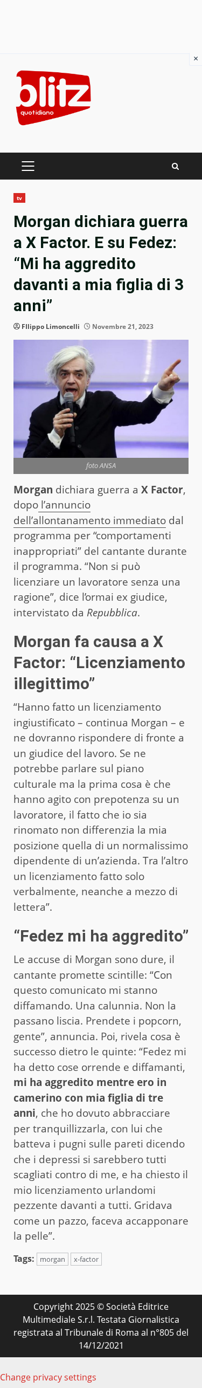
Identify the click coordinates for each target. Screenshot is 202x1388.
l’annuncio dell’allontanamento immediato (89, 512)
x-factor (86, 1259)
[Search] (175, 166)
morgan (52, 1259)
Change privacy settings (48, 1377)
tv (19, 198)
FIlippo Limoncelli (51, 326)
